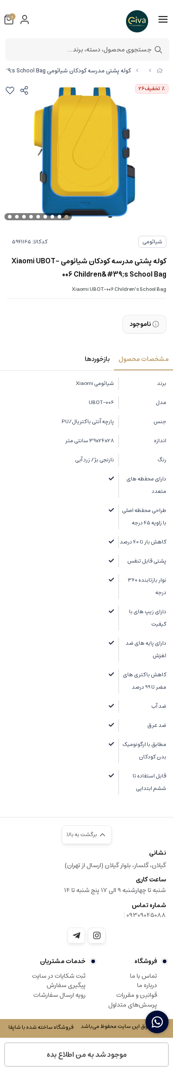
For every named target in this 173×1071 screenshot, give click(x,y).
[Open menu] (163, 19)
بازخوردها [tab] (97, 359)
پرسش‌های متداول (132, 1005)
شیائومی (152, 241)
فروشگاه (145, 961)
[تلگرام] (76, 936)
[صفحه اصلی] (160, 70)
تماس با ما (143, 976)
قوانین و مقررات (136, 995)
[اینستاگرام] (97, 936)
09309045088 (146, 915)
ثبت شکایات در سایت (59, 976)
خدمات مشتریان (63, 961)
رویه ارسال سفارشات (59, 995)
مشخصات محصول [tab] (143, 359)
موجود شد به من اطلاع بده (87, 1054)
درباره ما (147, 985)
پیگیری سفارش (66, 985)
